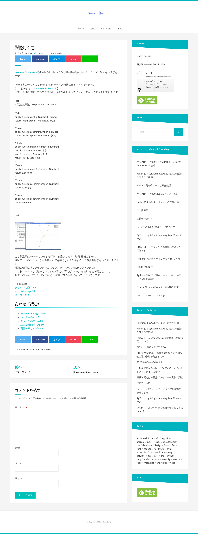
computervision (169, 441)
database (147, 445)
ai (152, 438)
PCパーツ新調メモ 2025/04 (151, 347)
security (166, 459)
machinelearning (163, 452)
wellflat (148, 73)
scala (146, 459)
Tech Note (105, 28)
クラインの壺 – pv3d (26, 287)
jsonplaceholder (159, 76)
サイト (18, 478)
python (170, 455)
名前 (17, 447)
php (162, 455)
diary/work (20, 349)
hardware (159, 448)
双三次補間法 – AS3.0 (32, 324)
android (140, 441)
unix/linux (162, 462)
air (157, 438)
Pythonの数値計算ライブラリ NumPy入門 (158, 258)
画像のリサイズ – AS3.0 (33, 328)
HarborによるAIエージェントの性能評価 (158, 202)
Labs (92, 28)
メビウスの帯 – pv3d (26, 294)
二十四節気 (142, 210)
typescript (149, 462)
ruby (139, 459)
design (158, 445)
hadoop (147, 448)
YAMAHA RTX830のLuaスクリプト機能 (157, 193)
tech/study (31, 349)
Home (80, 28)
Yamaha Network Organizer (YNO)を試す (158, 287)
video (172, 462)
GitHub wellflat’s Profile (152, 64)
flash (166, 445)
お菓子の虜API (144, 218)
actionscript (57, 53)
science (155, 459)
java (168, 448)
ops (149, 455)
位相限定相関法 (145, 267)
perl (156, 455)
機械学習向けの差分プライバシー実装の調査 (160, 377)
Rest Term (107, 522)
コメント (21, 406)
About (120, 28)
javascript (142, 452)
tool (139, 462)
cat (157, 441)
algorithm (166, 438)
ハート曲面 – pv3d (25, 291)
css (138, 445)
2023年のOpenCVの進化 (149, 362)
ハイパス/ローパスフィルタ (151, 295)
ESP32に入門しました (148, 383)
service (176, 459)
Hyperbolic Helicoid (46, 88)
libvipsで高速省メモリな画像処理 (154, 185)
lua (151, 452)
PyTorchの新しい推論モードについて (156, 226)
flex (173, 445)
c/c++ (150, 441)
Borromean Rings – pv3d (33, 313)
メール (18, 463)
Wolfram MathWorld (26, 72)
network (141, 455)
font (139, 448)
